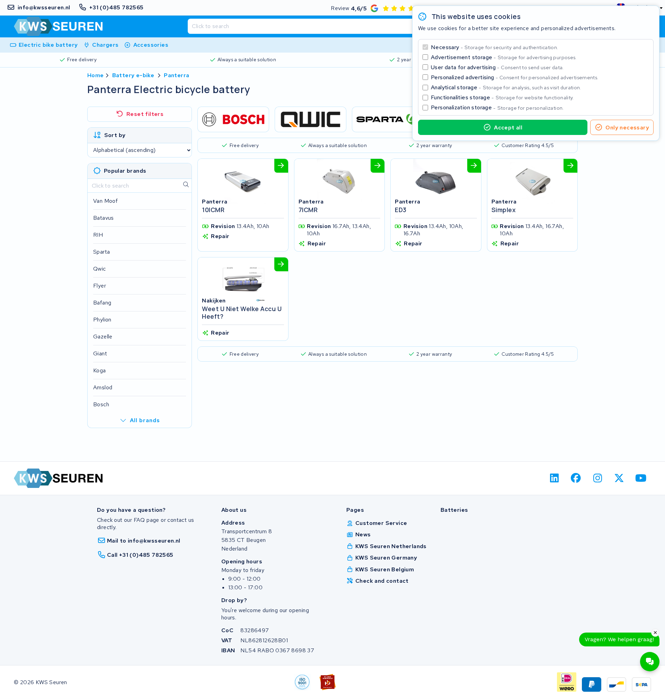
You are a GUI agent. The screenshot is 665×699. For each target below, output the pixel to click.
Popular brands (125, 170)
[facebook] (576, 478)
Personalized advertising (514, 77)
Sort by (115, 135)
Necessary (494, 47)
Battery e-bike (133, 75)
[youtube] (641, 478)
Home (95, 75)
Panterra (176, 75)
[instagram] (597, 478)
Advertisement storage (504, 57)
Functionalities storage (502, 97)
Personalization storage (497, 107)
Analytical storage (506, 87)
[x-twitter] (619, 478)
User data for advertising (497, 67)
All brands (145, 420)
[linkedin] (554, 478)
